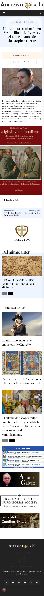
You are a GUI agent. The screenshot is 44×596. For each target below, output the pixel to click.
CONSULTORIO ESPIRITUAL (22, 552)
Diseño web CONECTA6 (22, 579)
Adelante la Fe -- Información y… (17, 457)
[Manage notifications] (4, 589)
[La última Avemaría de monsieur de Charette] (22, 324)
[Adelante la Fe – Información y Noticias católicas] (22, 5)
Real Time (22, 467)
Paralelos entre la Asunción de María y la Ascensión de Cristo (22, 381)
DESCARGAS (22, 555)
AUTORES (22, 559)
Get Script (16, 467)
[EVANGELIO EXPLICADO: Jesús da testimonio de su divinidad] (22, 266)
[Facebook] (7, 582)
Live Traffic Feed (23, 448)
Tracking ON (30, 467)
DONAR (22, 562)
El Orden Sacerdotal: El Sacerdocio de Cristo (12, 214)
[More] (34, 62)
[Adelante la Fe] (22, 231)
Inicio (14, 22)
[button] (3, 13)
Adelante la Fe (26, 22)
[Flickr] (13, 582)
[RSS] (19, 582)
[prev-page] (4, 293)
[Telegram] (25, 582)
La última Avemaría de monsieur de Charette (17, 342)
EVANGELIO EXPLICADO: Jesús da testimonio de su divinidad (18, 283)
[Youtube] (37, 582)
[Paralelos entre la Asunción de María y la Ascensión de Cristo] (22, 363)
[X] (31, 582)
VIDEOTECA (22, 557)
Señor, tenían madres (32, 213)
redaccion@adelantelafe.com (22, 567)
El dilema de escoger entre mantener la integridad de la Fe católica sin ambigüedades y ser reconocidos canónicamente (21, 426)
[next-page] (10, 293)
